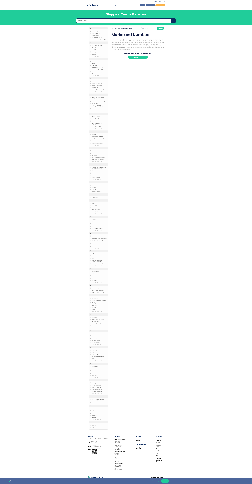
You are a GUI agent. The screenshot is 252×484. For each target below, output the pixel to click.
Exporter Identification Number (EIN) (99, 108)
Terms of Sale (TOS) (96, 340)
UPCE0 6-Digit (94, 350)
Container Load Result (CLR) (97, 69)
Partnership (158, 458)
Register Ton (94, 307)
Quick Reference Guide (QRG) (98, 290)
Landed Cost (94, 205)
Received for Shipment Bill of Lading (99, 300)
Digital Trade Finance (119, 468)
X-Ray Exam (94, 402)
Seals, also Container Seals (97, 323)
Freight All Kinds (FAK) (96, 126)
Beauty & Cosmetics (160, 452)
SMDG (93, 326)
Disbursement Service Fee (97, 83)
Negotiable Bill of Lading (97, 236)
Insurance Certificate (96, 177)
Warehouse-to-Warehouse (97, 389)
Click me (102, 446)
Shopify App (117, 448)
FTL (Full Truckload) (96, 116)
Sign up (155, 1)
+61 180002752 (93, 445)
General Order (94, 141)
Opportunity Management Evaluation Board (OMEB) (97, 261)
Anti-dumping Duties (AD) (97, 37)
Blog (137, 439)
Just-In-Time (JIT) (95, 185)
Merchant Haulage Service (97, 223)
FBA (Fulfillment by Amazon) (97, 118)
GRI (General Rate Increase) (97, 136)
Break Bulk (94, 47)
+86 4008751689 (93, 441)
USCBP (93, 358)
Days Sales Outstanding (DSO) (98, 89)
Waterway (94, 383)
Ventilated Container (96, 373)
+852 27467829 (95, 446)
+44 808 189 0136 (93, 444)
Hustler (93, 150)
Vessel (93, 368)
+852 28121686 (97, 439)
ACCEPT (165, 481)
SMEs (157, 443)
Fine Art (157, 450)
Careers (158, 457)
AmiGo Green (117, 442)
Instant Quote (117, 441)
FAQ (157, 455)
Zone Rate (94, 425)
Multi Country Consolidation (97, 228)
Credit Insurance (118, 466)
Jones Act (94, 187)
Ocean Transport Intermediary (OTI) (99, 263)
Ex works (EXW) (95, 103)
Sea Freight (117, 454)
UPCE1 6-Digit (94, 352)
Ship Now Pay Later (119, 469)
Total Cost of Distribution (97, 342)
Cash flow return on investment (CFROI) (98, 62)
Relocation (142, 5)
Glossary (118, 28)
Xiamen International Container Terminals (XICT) (98, 400)
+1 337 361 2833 (93, 442)
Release (93, 309)
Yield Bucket (94, 417)
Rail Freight (117, 457)
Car (157, 453)
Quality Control (95, 253)
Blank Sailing (94, 49)
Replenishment (95, 298)
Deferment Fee (95, 87)
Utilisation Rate (95, 354)
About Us (158, 439)
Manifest (93, 226)
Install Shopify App (150, 5)
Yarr (92, 413)
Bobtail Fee (94, 54)
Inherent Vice (94, 170)
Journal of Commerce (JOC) (97, 191)
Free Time (94, 121)
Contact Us (158, 461)
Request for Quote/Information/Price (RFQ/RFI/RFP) (97, 304)
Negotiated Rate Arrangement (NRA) (99, 238)
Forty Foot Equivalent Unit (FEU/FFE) (97, 124)
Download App (159, 460)
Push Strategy (94, 280)
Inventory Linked (95, 173)
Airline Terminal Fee (95, 33)
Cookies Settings (154, 481)
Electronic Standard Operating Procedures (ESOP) (98, 98)
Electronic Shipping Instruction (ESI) (99, 101)
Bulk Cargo (94, 52)
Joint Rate (94, 189)
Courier (116, 455)
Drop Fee (93, 81)
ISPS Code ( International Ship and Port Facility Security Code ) (99, 168)
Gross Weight (94, 134)
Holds (93, 153)
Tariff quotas (94, 333)
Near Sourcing (94, 243)
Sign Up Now (138, 57)
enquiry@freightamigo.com (96, 448)
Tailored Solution (118, 446)
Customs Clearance (118, 445)
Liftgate (93, 203)
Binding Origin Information (97, 45)
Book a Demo (160, 5)
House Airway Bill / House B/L (98, 159)
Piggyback (94, 278)
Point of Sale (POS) (95, 271)
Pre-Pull (93, 275)
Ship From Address (95, 321)
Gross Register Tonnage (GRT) (98, 138)
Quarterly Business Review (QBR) (98, 292)
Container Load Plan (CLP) (97, 67)
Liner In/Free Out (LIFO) (96, 211)
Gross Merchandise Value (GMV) (98, 143)
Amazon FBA (117, 449)
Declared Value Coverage (97, 85)
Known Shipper (95, 197)
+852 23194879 (104, 438)
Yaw (92, 408)
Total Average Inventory (96, 338)
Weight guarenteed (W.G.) (97, 387)
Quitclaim (94, 256)
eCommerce (158, 445)
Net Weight (94, 246)
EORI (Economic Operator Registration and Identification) (98, 106)
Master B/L (94, 219)
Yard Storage (94, 415)
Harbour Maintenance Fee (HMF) (98, 157)
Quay (93, 258)
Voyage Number (95, 366)
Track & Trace (117, 443)
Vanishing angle (95, 375)
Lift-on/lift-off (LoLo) (96, 209)
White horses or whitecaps (97, 391)
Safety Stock (94, 317)
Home (113, 28)
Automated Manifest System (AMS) (99, 39)
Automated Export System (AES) (98, 31)
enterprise (158, 442)
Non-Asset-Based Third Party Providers (97, 241)
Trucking (116, 458)
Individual (158, 446)
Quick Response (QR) (96, 288)
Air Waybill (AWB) (95, 35)
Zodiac (93, 427)
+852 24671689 (97, 438)
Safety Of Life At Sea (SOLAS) (98, 319)
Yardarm (93, 410)
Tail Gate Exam (95, 335)
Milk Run (93, 221)
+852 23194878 (104, 439)
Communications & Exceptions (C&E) (98, 72)
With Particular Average (96, 385)
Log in (160, 1)
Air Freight (117, 453)
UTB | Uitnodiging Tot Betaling (98, 356)
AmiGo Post (117, 460)
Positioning (94, 273)
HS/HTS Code (94, 155)
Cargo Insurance (118, 465)
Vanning (93, 370)
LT (92, 207)
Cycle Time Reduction (96, 65)
